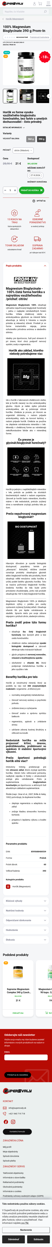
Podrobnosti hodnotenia (39, 37)
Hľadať (45, 12)
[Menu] (48, 3)
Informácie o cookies (12, 1191)
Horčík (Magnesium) (21, 886)
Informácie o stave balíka (14, 1177)
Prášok (43, 858)
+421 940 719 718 (17, 1113)
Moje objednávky (10, 1151)
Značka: (9, 45)
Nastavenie (26, 1230)
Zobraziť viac (18, 1013)
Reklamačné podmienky (13, 1182)
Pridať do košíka (30, 190)
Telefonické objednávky (13, 1173)
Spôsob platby (9, 1161)
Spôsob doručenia (11, 1156)
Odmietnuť (13, 1239)
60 (45, 864)
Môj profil (7, 1147)
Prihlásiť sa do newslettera (17, 1075)
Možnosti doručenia (37, 182)
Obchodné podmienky (12, 1187)
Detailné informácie (12, 128)
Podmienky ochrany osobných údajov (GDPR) (23, 1196)
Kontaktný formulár (17, 1132)
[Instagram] (12, 1121)
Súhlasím (38, 1239)
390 (44, 871)
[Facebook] (5, 1121)
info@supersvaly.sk (17, 1108)
